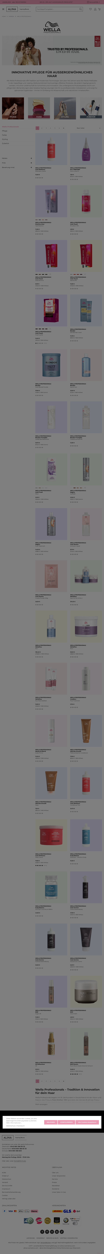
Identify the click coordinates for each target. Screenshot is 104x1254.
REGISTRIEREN (21, 2)
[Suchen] (81, 9)
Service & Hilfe (7, 1186)
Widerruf (5, 1176)
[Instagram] (52, 1232)
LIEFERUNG (31, 1238)
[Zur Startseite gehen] (18, 9)
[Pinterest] (47, 1232)
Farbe (4, 135)
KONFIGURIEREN (66, 1122)
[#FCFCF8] (71, 487)
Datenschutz (6, 1179)
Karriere (55, 1179)
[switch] (75, 1223)
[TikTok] (62, 1232)
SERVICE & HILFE (52, 1238)
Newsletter (56, 1186)
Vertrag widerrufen (8, 1199)
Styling (5, 139)
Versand (5, 1182)
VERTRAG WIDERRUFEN (69, 1238)
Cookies (5, 1195)
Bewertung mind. (8, 167)
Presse (54, 1182)
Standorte (55, 1189)
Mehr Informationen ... (14, 1123)
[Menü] (4, 9)
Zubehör (5, 143)
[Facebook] (42, 1232)
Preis (4, 163)
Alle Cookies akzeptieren (87, 1122)
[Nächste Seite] (59, 128)
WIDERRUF (40, 1238)
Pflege (4, 131)
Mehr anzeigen (41, 1104)
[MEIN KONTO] (95, 9)
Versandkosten (45, 1243)
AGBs (4, 1172)
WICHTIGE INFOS (9, 1167)
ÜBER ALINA (57, 1167)
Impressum (6, 1189)
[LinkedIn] (57, 1232)
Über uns (55, 1172)
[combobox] (57, 9)
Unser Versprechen (58, 1176)
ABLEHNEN (51, 1122)
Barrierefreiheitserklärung (11, 1192)
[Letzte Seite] (63, 128)
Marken (4, 158)
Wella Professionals (10, 127)
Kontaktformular (20, 1161)
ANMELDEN (6, 2)
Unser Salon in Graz (59, 1192)
